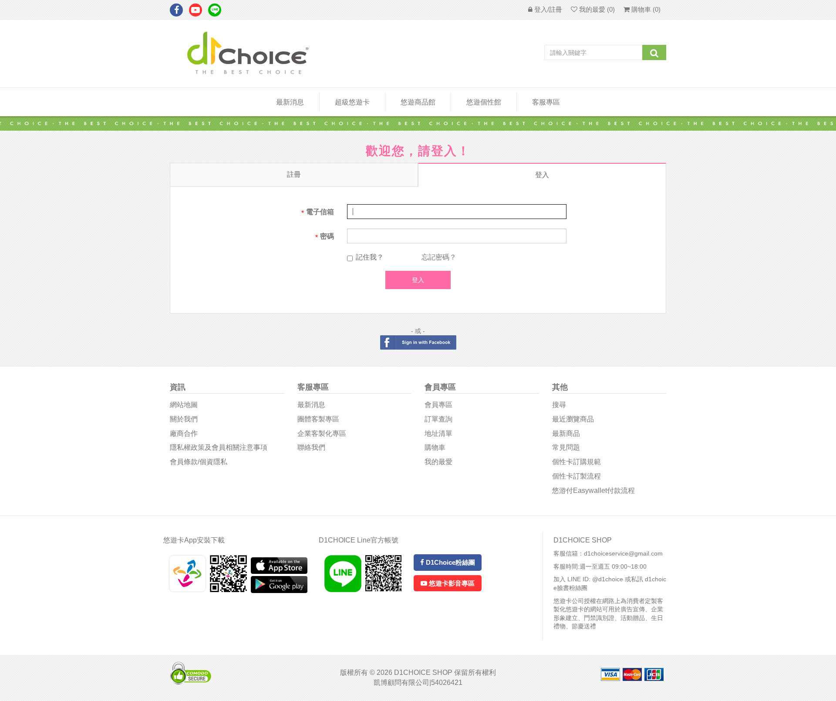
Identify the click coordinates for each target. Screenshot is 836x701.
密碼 (327, 236)
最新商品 (566, 433)
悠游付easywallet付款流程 (593, 490)
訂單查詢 (438, 419)
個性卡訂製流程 (576, 476)
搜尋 (559, 404)
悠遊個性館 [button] (483, 102)
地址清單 (438, 433)
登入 (542, 175)
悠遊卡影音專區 (451, 583)
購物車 (435, 447)
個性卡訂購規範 (576, 461)
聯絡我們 (311, 447)
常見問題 (566, 447)
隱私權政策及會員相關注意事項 (218, 447)
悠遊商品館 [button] (418, 102)
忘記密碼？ (438, 257)
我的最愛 (438, 461)
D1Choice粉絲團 (449, 562)
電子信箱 (320, 212)
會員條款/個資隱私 (198, 461)
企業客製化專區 (321, 433)
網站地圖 (184, 404)
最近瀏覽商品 (573, 419)
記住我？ (370, 257)
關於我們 (184, 419)
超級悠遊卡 (352, 102)
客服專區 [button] (546, 102)
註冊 (294, 174)
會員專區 (438, 404)
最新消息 (290, 102)
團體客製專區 (318, 419)
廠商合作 (184, 433)
